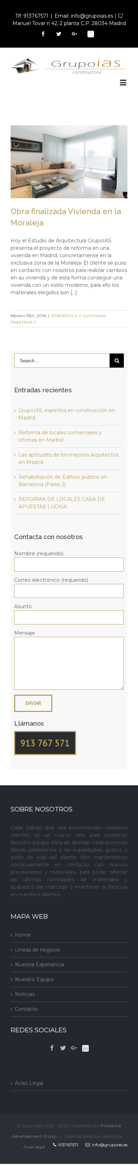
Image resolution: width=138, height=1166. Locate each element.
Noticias (25, 994)
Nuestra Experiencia (39, 964)
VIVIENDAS (62, 315)
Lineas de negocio (37, 950)
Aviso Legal (29, 1083)
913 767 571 (45, 743)
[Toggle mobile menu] (123, 82)
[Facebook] (52, 1048)
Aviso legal (34, 1146)
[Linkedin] (85, 1048)
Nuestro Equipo (34, 979)
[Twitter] (63, 1048)
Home (23, 935)
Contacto (26, 1009)
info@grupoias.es (108, 1144)
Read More (21, 322)
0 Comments (92, 315)
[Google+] (74, 1048)
